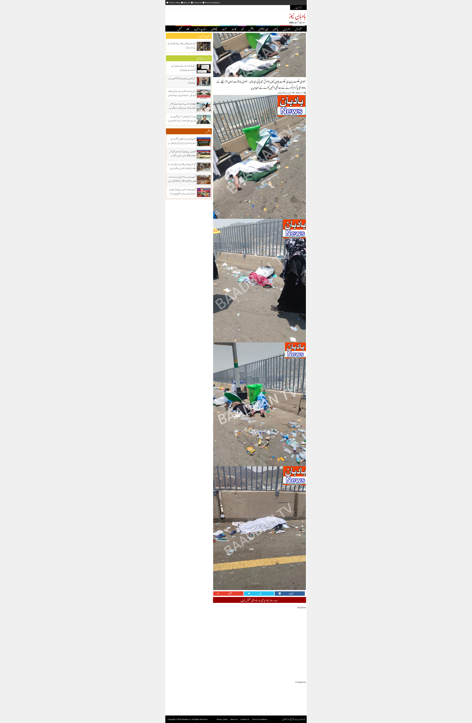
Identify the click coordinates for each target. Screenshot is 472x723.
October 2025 (301, 633)
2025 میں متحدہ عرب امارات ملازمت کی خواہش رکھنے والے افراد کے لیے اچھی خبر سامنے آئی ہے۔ (182, 106)
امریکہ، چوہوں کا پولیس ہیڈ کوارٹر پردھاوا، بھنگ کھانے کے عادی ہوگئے (182, 45)
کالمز (187, 29)
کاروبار (234, 29)
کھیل (179, 29)
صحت (224, 29)
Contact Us (197, 3)
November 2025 (300, 631)
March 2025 (302, 649)
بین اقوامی (284, 93)
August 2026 (302, 611)
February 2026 (301, 625)
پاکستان (275, 29)
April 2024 (302, 673)
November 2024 (300, 658)
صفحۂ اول (299, 29)
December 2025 (300, 629)
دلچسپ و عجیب (200, 29)
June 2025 (302, 642)
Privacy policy (222, 719)
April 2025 (302, 647)
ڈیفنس (251, 29)
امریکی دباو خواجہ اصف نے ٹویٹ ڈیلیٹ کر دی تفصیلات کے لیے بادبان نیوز (183, 68)
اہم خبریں (286, 29)
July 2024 (303, 667)
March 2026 (302, 622)
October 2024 (301, 660)
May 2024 (302, 671)
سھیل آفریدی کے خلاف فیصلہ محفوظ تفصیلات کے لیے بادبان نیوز (182, 80)
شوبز (242, 29)
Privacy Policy (174, 3)
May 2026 (302, 618)
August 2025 (302, 638)
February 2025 (301, 651)
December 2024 (300, 656)
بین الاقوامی (263, 29)
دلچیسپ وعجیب (302, 697)
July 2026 (303, 613)
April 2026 (302, 620)
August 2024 (302, 664)
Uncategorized (301, 686)
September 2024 (300, 662)
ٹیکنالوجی (214, 29)
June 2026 (302, 616)
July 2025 (303, 640)
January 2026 (301, 627)
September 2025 (300, 636)
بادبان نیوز (297, 15)
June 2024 (302, 669)
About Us (186, 3)
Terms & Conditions (212, 3)
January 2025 (301, 653)
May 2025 (302, 644)
